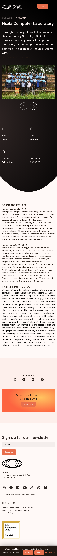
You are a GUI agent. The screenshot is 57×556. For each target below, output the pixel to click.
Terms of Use (20, 513)
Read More (50, 552)
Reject (39, 552)
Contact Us (6, 510)
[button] (33, 106)
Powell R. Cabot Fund (29, 507)
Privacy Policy (7, 513)
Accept (28, 552)
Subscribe (9, 452)
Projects (21, 18)
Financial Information (21, 510)
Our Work (7, 18)
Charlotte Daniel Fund (10, 507)
